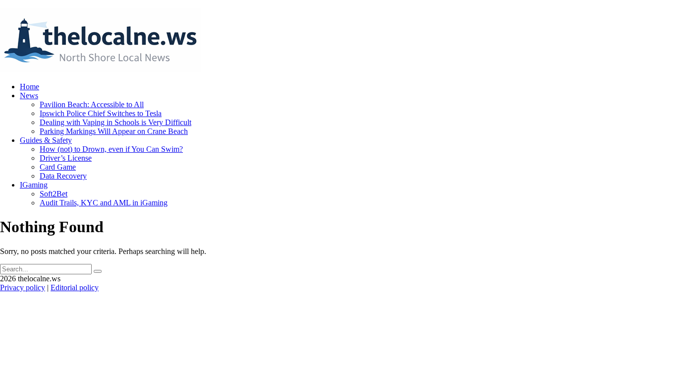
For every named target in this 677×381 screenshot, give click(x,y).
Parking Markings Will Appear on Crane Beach (114, 131)
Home (29, 86)
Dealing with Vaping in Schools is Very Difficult (115, 122)
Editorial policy (75, 287)
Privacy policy (22, 287)
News (29, 95)
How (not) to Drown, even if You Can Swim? (111, 149)
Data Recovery (63, 176)
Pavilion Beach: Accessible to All (92, 104)
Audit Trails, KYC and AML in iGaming (104, 202)
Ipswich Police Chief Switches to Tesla (101, 113)
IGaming (34, 185)
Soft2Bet (53, 194)
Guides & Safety (46, 140)
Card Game (58, 167)
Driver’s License (66, 158)
